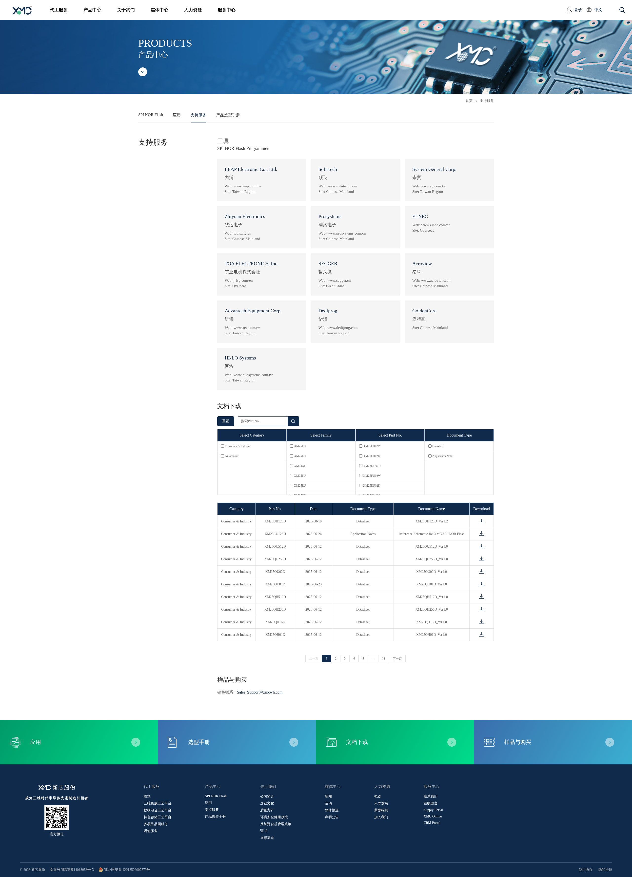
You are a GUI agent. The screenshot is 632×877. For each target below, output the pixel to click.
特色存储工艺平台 (157, 817)
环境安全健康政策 (274, 817)
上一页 (313, 658)
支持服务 (198, 115)
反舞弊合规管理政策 (275, 824)
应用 (177, 115)
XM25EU (300, 485)
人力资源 (193, 9)
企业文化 (267, 803)
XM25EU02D (371, 485)
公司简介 (267, 796)
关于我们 (126, 9)
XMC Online (433, 816)
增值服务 (151, 831)
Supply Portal (433, 810)
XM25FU (300, 476)
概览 (147, 796)
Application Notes (443, 456)
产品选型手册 (228, 115)
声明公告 (332, 817)
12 (383, 658)
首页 (469, 101)
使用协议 (585, 870)
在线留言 (430, 803)
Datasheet (438, 446)
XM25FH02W (372, 446)
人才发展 (381, 803)
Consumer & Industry (238, 446)
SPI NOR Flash (150, 115)
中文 (598, 10)
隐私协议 (605, 870)
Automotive (232, 456)
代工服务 (59, 9)
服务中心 (227, 9)
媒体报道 (332, 810)
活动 (328, 803)
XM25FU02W (372, 476)
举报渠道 (267, 838)
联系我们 (430, 796)
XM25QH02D (372, 466)
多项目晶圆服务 (156, 824)
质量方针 (267, 810)
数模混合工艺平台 (157, 810)
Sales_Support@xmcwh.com (259, 692)
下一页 (397, 658)
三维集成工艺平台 (157, 803)
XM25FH (300, 446)
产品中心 (92, 9)
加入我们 (381, 817)
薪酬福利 (381, 810)
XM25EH (300, 456)
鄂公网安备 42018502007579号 (127, 870)
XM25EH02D (371, 456)
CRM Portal (432, 823)
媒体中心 (159, 9)
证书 (263, 831)
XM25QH (300, 466)
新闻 (328, 796)
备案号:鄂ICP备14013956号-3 (72, 870)
